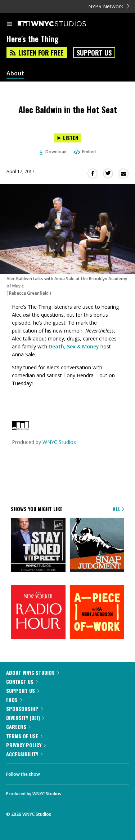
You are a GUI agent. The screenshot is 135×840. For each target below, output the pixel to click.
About (15, 73)
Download (56, 152)
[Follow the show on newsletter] (92, 772)
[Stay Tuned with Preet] (38, 546)
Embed (89, 152)
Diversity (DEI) (23, 717)
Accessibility (22, 754)
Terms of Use (22, 736)
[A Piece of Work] (97, 613)
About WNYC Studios (30, 672)
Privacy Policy (23, 745)
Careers (16, 726)
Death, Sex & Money (74, 346)
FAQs (12, 699)
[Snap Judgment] (97, 546)
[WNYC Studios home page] (61, 24)
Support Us (94, 52)
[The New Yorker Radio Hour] (38, 613)
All (117, 509)
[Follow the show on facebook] (52, 772)
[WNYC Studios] (20, 428)
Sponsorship (22, 708)
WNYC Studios (59, 442)
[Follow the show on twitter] (72, 772)
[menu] (9, 24)
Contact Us (19, 681)
